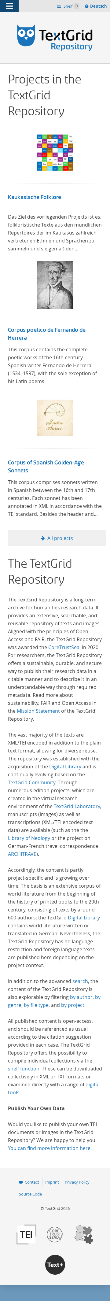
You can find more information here (49, 1148)
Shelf (70, 6)
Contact (32, 1182)
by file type (36, 1005)
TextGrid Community (31, 782)
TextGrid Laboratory (77, 806)
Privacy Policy (77, 1182)
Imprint (52, 1182)
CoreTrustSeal (64, 647)
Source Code (30, 1194)
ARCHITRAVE (22, 854)
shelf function (23, 1068)
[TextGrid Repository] (55, 23)
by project (72, 1005)
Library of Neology (29, 838)
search (80, 981)
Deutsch (99, 7)
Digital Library (65, 766)
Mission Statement (38, 711)
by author (81, 997)
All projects (60, 538)
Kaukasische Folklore (34, 197)
